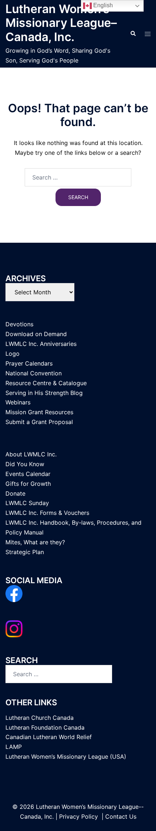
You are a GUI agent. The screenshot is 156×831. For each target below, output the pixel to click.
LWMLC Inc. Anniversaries (41, 343)
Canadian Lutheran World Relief (48, 737)
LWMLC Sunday (27, 503)
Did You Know (24, 464)
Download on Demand (36, 334)
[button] (133, 34)
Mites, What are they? (35, 542)
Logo (12, 353)
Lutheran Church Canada (39, 717)
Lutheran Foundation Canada (45, 727)
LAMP (13, 746)
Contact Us (120, 816)
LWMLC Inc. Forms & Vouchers (47, 512)
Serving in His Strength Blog (44, 392)
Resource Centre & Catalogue (46, 383)
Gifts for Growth (28, 483)
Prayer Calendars (29, 363)
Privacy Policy (78, 816)
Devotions (19, 324)
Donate (15, 493)
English (102, 5)
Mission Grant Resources (39, 412)
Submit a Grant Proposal (39, 421)
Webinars (17, 402)
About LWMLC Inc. (31, 454)
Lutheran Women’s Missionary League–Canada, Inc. (61, 23)
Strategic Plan (24, 552)
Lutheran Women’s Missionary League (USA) (65, 756)
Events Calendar (27, 473)
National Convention (33, 373)
